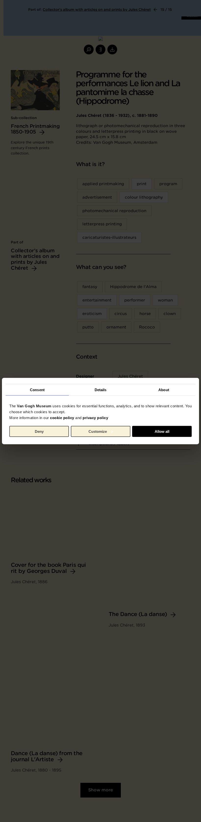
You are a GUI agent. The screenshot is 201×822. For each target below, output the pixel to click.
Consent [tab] (37, 389)
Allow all (162, 431)
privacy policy (95, 418)
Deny (39, 431)
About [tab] (163, 389)
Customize (97, 431)
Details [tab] (101, 389)
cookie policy (62, 418)
